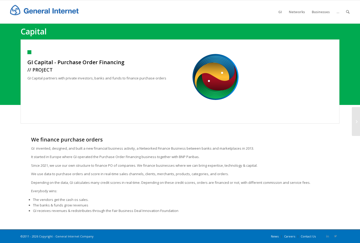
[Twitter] (335, 236)
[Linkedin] (328, 236)
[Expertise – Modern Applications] (356, 121)
